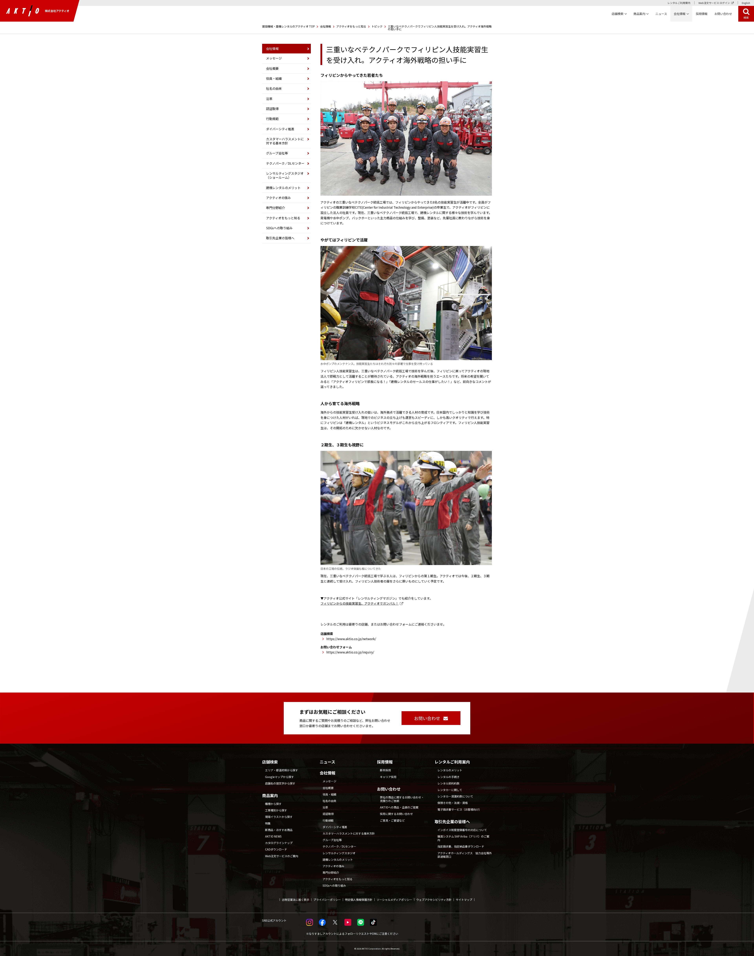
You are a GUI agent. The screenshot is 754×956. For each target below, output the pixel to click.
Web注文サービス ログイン (714, 3)
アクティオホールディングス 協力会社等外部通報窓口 (464, 854)
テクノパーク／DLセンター (285, 163)
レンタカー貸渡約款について (455, 796)
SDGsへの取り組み (279, 228)
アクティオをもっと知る (351, 26)
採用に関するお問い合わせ (396, 814)
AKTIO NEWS (273, 836)
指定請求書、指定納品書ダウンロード (460, 846)
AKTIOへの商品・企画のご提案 (399, 807)
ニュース (327, 761)
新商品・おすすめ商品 (279, 830)
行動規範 (272, 118)
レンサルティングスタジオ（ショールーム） (285, 175)
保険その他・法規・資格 (452, 803)
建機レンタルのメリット (283, 187)
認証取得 (272, 108)
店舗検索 (270, 761)
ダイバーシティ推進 (280, 129)
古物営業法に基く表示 (295, 899)
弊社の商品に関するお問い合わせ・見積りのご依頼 (402, 799)
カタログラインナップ (279, 843)
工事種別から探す (276, 810)
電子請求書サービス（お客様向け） (459, 809)
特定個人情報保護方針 (358, 899)
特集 (268, 823)
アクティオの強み (278, 197)
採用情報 (701, 14)
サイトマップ (464, 899)
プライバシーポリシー (327, 899)
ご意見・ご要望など (392, 820)
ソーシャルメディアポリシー (394, 899)
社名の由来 (274, 88)
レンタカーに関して (449, 790)
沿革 (269, 98)
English (746, 3)
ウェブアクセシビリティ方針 (434, 899)
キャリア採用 (388, 777)
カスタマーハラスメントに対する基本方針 (285, 141)
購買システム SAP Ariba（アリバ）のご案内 (463, 838)
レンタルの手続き (448, 777)
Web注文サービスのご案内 (281, 856)
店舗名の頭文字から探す (280, 783)
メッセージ (274, 58)
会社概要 (272, 68)
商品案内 (270, 795)
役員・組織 (274, 78)
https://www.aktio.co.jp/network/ (351, 638)
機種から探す (273, 804)
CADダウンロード (276, 849)
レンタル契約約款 (448, 783)
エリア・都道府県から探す (281, 770)
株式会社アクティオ (57, 11)
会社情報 (325, 26)
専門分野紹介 (275, 207)
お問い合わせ (389, 789)
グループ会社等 (277, 153)
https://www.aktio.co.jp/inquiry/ (350, 652)
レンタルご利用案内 (678, 3)
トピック (377, 26)
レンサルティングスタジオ (339, 853)
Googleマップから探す (279, 777)
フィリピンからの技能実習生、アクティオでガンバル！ (359, 603)
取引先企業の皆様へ (280, 238)
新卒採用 (385, 770)
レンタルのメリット (449, 770)
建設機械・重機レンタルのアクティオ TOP (288, 26)
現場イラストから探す (279, 816)
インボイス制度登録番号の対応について (462, 830)
